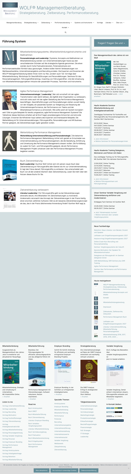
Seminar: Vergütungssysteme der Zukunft (109, 247)
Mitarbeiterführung (61, 413)
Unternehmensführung (62, 428)
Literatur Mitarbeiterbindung (38, 429)
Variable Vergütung (61, 440)
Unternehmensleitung (62, 431)
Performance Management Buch (115, 317)
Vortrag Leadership (9, 409)
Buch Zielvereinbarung (31, 161)
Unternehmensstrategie (88, 406)
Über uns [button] (119, 23)
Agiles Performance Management (36, 91)
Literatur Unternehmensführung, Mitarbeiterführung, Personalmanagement (114, 329)
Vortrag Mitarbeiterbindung (12, 430)
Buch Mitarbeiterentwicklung (38, 438)
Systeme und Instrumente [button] (83, 23)
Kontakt (106, 298)
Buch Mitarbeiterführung (37, 414)
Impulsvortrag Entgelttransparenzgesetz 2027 (111, 238)
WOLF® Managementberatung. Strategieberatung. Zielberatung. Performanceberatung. (115, 287)
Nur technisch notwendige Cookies (64, 470)
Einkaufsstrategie (86, 421)
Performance (59, 416)
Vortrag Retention (8, 456)
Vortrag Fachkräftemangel (11, 418)
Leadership (84, 437)
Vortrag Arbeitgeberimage (11, 453)
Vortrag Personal (8, 439)
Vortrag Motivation (9, 415)
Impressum (107, 307)
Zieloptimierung (60, 447)
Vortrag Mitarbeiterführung (12, 460)
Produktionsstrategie (88, 418)
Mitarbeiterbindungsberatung (113, 302)
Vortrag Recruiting (9, 412)
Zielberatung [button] (45, 23)
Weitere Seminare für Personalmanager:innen (111, 141)
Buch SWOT (32, 411)
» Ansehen (6, 397)
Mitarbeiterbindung (61, 410)
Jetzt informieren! (101, 139)
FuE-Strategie (85, 430)
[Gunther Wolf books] (118, 416)
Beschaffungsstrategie (88, 424)
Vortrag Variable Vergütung (12, 436)
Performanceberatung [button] (62, 23)
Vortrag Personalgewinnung (12, 433)
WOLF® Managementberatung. (52, 8)
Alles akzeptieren (41, 470)
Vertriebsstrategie (87, 412)
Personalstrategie (86, 409)
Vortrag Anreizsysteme (10, 450)
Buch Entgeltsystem (35, 441)
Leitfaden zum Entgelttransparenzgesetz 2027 (111, 235)
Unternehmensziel (60, 437)
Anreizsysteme (59, 404)
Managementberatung (14, 23)
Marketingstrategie (87, 415)
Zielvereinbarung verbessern (34, 190)
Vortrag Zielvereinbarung (11, 421)
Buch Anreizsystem (35, 408)
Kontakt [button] (64, 27)
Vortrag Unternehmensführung (13, 406)
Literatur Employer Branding (38, 420)
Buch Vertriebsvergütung (37, 432)
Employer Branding (61, 407)
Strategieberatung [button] (30, 23)
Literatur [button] (108, 23)
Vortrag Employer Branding (12, 442)
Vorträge (100, 23)
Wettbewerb (58, 443)
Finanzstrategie (86, 427)
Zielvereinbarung (60, 450)
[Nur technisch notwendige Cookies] (129, 468)
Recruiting (58, 422)
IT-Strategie (84, 433)
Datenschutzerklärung (88, 470)
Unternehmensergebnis (62, 425)
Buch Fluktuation (34, 435)
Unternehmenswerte (61, 434)
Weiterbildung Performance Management (40, 132)
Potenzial (57, 419)
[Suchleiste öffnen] (65, 32)
